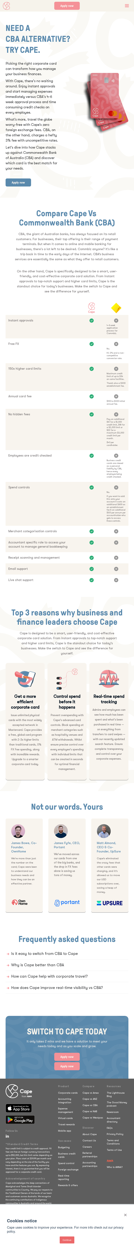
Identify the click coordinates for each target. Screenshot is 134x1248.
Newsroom (113, 1112)
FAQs (110, 1128)
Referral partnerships (90, 1155)
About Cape (90, 1134)
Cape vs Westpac (93, 1117)
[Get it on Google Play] (20, 1119)
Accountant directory (113, 1120)
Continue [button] (67, 1239)
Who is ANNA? (115, 1167)
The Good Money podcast (117, 1104)
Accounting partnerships (90, 1164)
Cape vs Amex (91, 1092)
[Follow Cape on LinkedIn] (6, 1136)
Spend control (66, 1163)
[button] (126, 5)
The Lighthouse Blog (116, 1094)
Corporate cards (68, 1092)
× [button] (125, 1213)
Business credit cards (67, 1155)
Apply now (67, 6)
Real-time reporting (63, 1177)
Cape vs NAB (90, 1111)
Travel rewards (66, 1124)
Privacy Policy (115, 1134)
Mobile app (64, 1130)
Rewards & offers (68, 1185)
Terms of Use (114, 1150)
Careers (87, 1146)
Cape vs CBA (90, 1105)
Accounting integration (64, 1101)
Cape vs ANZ (90, 1099)
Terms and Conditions (113, 1142)
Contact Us (89, 1140)
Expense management (65, 1110)
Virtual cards (65, 1118)
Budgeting (64, 1147)
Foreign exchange (68, 1169)
